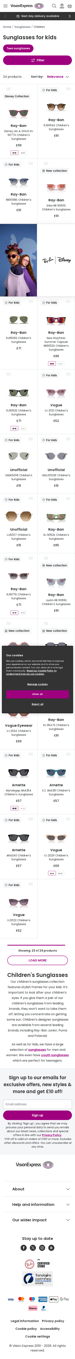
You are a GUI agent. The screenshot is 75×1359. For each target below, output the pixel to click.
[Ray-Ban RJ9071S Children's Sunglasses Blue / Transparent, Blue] (23, 612)
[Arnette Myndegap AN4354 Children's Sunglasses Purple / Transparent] (23, 808)
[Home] (27, 6)
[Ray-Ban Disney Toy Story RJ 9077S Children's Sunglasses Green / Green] (23, 152)
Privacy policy (53, 1321)
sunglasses (37, 1049)
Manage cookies (37, 684)
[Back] (5, 16)
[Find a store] (62, 6)
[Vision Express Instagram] (42, 1248)
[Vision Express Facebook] (24, 1248)
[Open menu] (5, 6)
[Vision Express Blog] (51, 1248)
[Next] (69, 16)
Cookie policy (26, 1329)
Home (7, 27)
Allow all (37, 694)
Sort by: (37, 76)
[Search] (54, 6)
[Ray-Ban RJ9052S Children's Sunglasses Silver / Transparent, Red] (23, 428)
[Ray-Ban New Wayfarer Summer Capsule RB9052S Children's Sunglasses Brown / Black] (52, 363)
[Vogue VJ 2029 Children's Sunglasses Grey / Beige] (52, 873)
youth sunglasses (55, 1055)
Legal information (25, 1321)
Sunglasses (22, 27)
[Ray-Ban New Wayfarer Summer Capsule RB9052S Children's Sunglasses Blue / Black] (60, 363)
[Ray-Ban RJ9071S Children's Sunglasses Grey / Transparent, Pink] (14, 612)
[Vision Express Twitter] (33, 1248)
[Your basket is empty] (69, 6)
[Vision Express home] (37, 1165)
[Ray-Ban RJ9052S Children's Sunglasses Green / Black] (14, 428)
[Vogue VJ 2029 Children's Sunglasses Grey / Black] (60, 873)
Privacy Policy (51, 1135)
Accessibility (50, 1329)
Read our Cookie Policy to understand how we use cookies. (31, 672)
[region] (37, 679)
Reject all (37, 704)
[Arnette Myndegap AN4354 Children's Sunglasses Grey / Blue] (14, 808)
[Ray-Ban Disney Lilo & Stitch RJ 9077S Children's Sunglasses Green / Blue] (14, 152)
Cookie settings (37, 1336)
